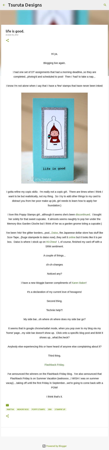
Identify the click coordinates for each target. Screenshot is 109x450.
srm (50, 409)
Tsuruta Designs (25, 4)
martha (10, 409)
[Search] (46, 5)
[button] (7, 41)
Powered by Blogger (56, 446)
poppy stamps (38, 409)
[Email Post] (7, 406)
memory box (23, 409)
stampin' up (60, 409)
